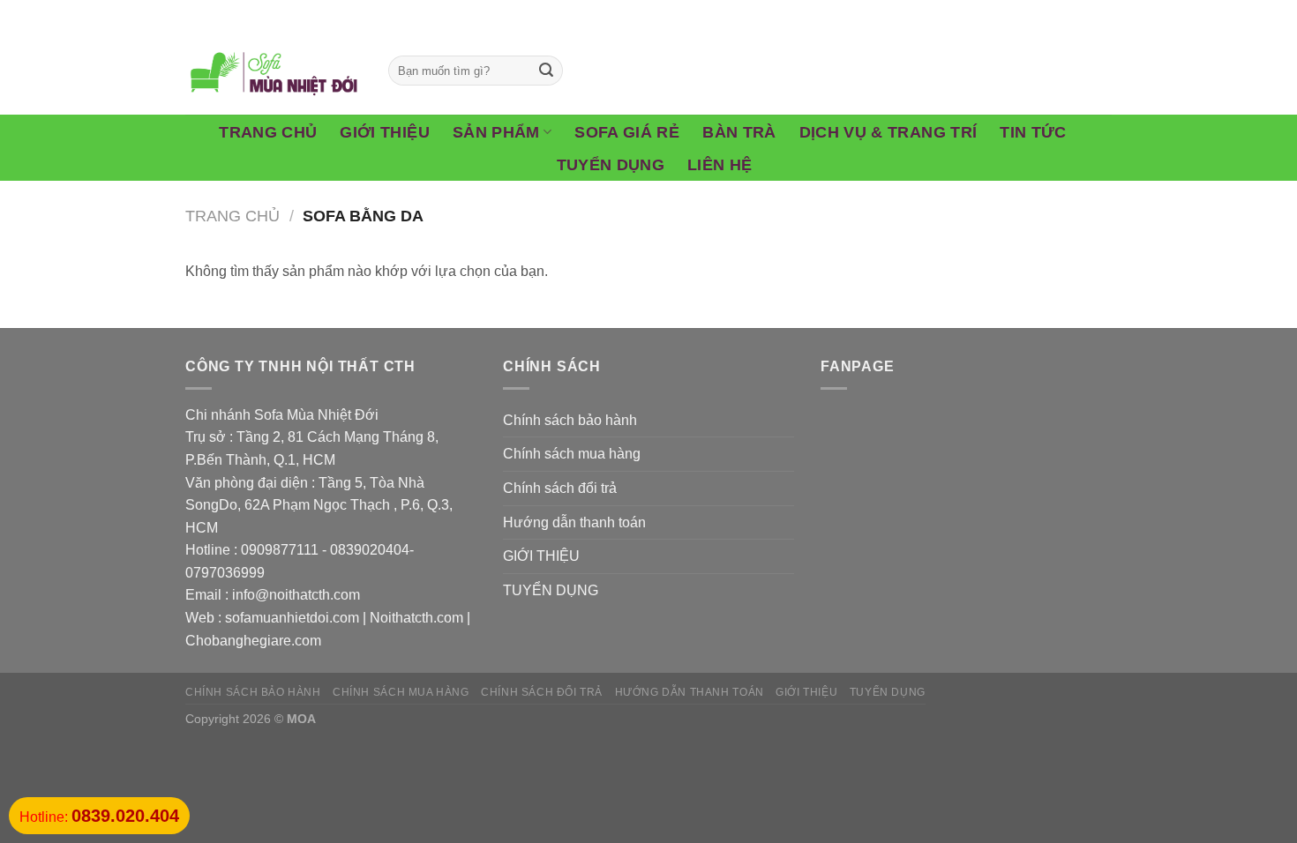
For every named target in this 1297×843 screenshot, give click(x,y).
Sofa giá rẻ (626, 132)
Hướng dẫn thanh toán (574, 522)
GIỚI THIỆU (541, 555)
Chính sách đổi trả (560, 488)
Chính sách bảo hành (570, 420)
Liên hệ (719, 165)
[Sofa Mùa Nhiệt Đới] (273, 70)
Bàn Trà (739, 132)
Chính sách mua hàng (572, 453)
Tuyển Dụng (611, 165)
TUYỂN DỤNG (550, 590)
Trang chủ (268, 132)
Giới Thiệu (385, 132)
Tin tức (1033, 132)
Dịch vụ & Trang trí (888, 132)
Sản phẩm (496, 132)
